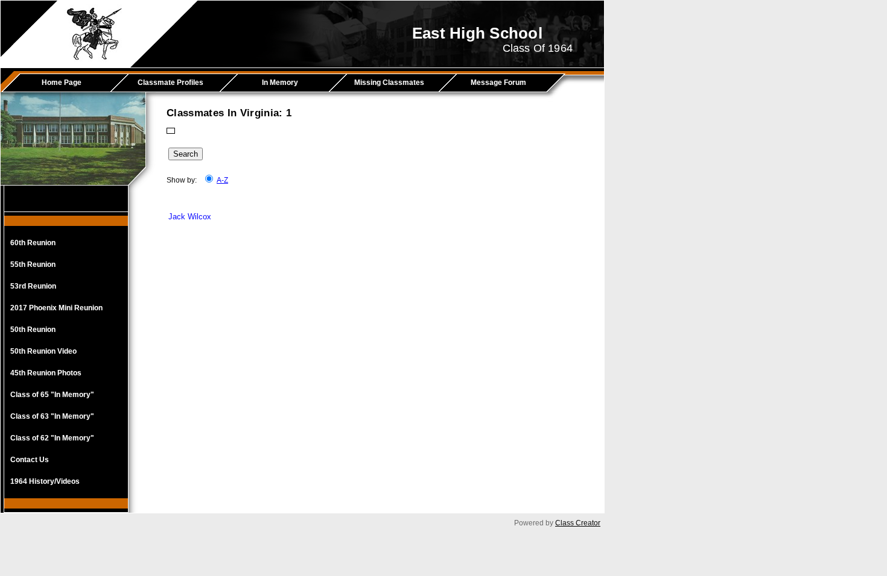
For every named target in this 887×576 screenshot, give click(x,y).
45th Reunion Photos (45, 373)
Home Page (61, 82)
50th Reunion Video (43, 351)
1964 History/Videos (45, 481)
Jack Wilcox (189, 216)
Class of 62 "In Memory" (52, 438)
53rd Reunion (33, 286)
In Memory (280, 82)
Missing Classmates (389, 82)
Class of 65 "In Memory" (52, 394)
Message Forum (498, 82)
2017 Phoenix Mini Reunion (56, 308)
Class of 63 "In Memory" (52, 416)
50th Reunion (33, 329)
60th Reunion (33, 243)
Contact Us (29, 459)
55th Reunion (33, 264)
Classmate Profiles (170, 82)
